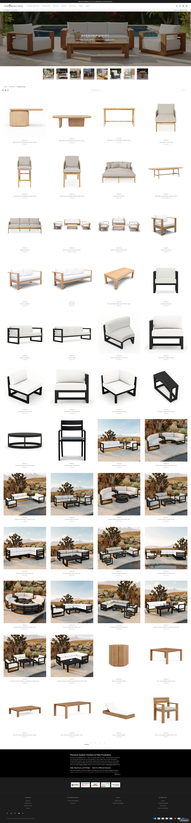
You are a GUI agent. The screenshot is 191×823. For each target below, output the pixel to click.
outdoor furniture (83, 764)
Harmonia (24, 140)
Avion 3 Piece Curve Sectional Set (166, 465)
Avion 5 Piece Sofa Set (119, 573)
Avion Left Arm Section (166, 357)
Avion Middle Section (25, 411)
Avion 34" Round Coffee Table (24, 465)
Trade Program (118, 800)
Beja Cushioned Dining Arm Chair (166, 735)
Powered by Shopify (29, 818)
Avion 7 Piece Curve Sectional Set (25, 627)
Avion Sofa (71, 357)
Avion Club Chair (166, 303)
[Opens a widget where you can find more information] (184, 820)
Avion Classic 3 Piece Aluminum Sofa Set (166, 627)
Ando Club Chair (166, 250)
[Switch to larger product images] (3, 90)
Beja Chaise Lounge (119, 735)
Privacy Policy (163, 805)
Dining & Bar (46, 6)
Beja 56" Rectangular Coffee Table (24, 735)
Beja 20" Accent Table (119, 681)
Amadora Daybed (119, 196)
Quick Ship (72, 6)
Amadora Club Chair (166, 142)
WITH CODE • (95, 1)
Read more (118, 774)
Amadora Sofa (24, 250)
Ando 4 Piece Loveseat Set (119, 250)
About (88, 6)
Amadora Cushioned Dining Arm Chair (72, 196)
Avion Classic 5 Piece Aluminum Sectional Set (72, 681)
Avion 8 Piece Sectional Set (119, 627)
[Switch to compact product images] (8, 90)
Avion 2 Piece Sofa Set (119, 465)
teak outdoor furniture (112, 764)
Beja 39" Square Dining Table (166, 681)
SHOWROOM (7, 10)
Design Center (28, 803)
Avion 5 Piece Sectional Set (72, 573)
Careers (28, 808)
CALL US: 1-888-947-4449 (180, 10)
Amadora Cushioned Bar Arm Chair (25, 196)
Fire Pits (56, 6)
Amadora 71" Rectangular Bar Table (119, 140)
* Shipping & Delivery (163, 803)
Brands (64, 6)
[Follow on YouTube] (19, 813)
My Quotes (14, 10)
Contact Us (73, 803)
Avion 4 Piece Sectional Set (25, 573)
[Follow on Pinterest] (15, 813)
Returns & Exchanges (163, 808)
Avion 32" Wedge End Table (166, 411)
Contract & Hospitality (118, 803)
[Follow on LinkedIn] (23, 813)
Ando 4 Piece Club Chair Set (72, 250)
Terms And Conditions (73, 800)
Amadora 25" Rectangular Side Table (25, 142)
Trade (81, 6)
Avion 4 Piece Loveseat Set (166, 519)
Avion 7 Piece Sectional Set (72, 627)
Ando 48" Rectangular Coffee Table (119, 303)
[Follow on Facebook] (7, 813)
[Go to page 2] (104, 743)
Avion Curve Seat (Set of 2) (119, 357)
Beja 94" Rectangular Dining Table (72, 735)
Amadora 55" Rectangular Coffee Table (72, 140)
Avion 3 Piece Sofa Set (72, 519)
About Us (28, 800)
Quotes (163, 800)
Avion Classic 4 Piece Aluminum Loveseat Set (24, 681)
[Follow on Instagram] (11, 813)
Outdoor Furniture (33, 6)
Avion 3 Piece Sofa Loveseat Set (25, 519)
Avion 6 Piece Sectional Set (166, 573)
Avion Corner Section (119, 411)
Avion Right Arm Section (72, 411)
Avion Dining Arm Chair (72, 465)
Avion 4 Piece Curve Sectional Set (119, 519)
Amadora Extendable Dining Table (166, 196)
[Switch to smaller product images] (5, 90)
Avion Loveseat (25, 357)
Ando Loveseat (25, 303)
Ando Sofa (72, 303)
